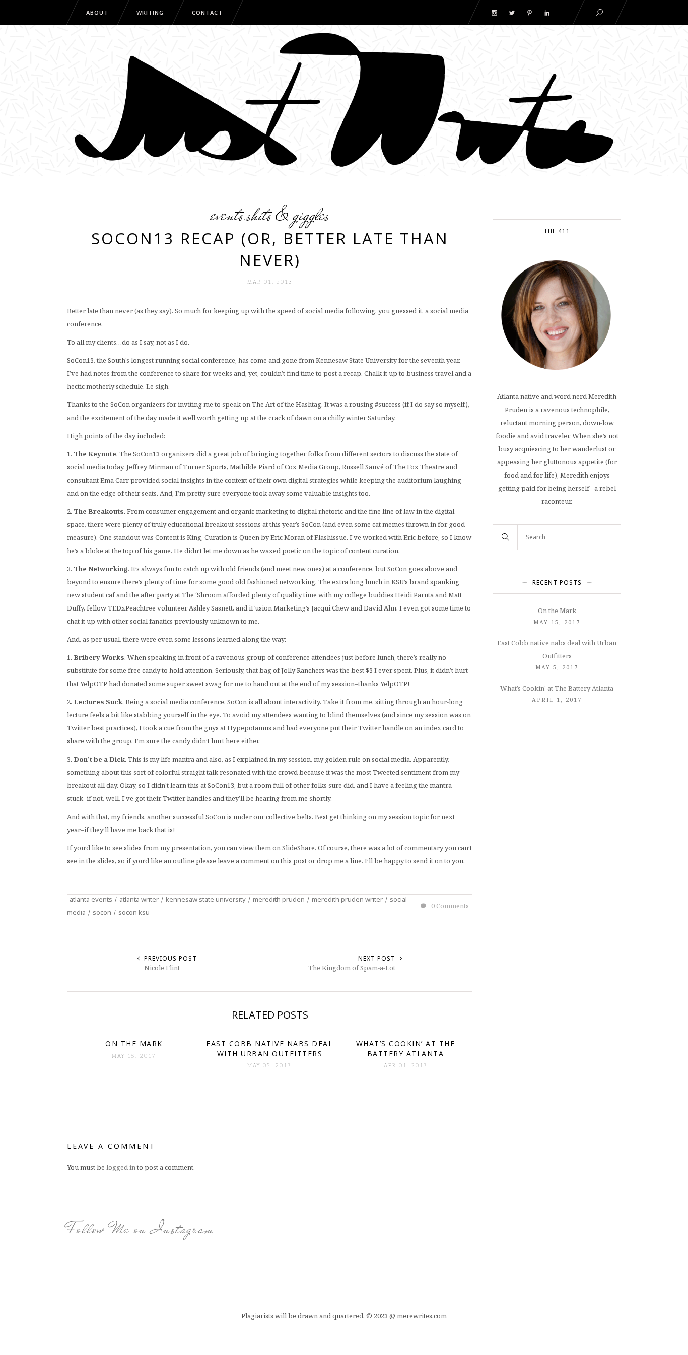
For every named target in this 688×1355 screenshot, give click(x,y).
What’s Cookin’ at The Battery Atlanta (556, 688)
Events (227, 214)
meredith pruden (279, 899)
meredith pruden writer (347, 899)
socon (102, 912)
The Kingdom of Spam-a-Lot (351, 967)
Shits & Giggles (288, 214)
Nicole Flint (162, 967)
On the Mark (557, 610)
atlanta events (91, 899)
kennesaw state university (206, 899)
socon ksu (134, 912)
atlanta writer (139, 899)
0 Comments (449, 905)
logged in (120, 1167)
